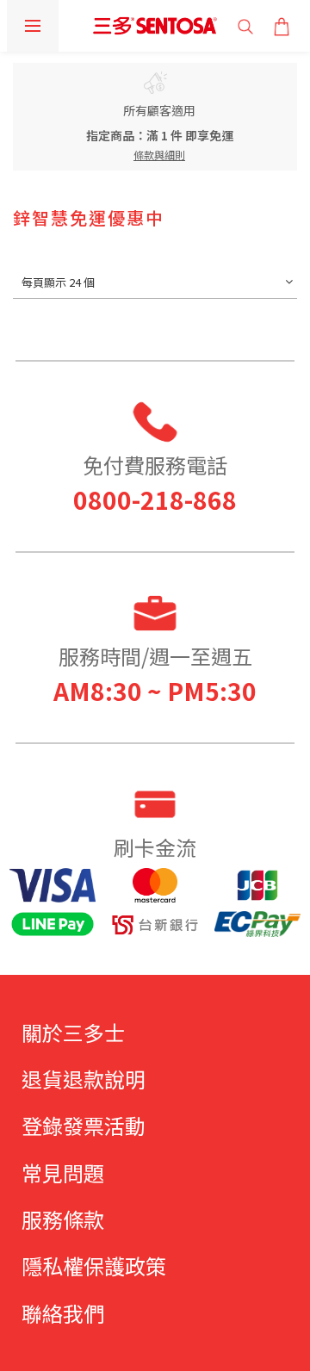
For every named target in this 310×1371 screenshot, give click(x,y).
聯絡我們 (63, 1313)
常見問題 (63, 1172)
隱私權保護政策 (94, 1265)
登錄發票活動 (84, 1125)
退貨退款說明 (84, 1079)
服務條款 (63, 1219)
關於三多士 (73, 1032)
